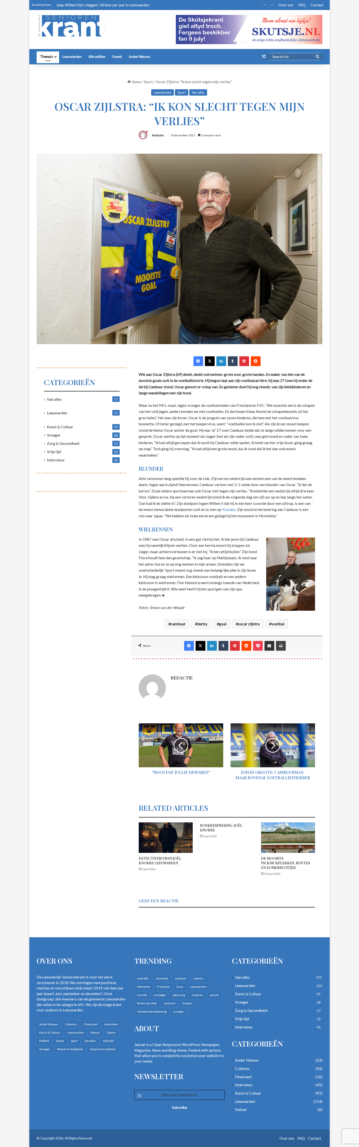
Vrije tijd (54, 450)
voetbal (277, 622)
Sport (148, 80)
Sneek (117, 55)
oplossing (178, 994)
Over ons (285, 5)
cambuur (178, 622)
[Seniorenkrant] (73, 26)
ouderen (197, 994)
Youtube (228, 508)
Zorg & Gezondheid (63, 442)
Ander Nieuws (139, 55)
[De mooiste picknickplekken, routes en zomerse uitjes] (288, 836)
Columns (71, 1023)
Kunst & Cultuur (60, 425)
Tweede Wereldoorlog (152, 1010)
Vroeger (54, 433)
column (198, 977)
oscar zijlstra (249, 622)
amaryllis (143, 977)
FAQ (302, 5)
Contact (317, 5)
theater (187, 1002)
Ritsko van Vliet (147, 1002)
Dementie (143, 985)
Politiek (44, 1039)
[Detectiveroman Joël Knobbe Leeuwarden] (166, 836)
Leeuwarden (72, 55)
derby (202, 622)
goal (222, 622)
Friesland (163, 985)
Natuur (95, 1031)
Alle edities (97, 55)
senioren (170, 1002)
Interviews (55, 458)
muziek (142, 994)
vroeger (178, 1010)
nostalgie (160, 994)
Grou (179, 985)
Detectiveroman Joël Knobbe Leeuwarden (160, 859)
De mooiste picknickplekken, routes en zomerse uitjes (285, 862)
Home (136, 80)
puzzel (214, 994)
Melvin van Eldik (69, 5)
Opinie (111, 1031)
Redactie (158, 134)
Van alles (198, 91)
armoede (162, 977)
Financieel (90, 1023)
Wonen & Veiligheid (70, 1048)
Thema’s (46, 55)
